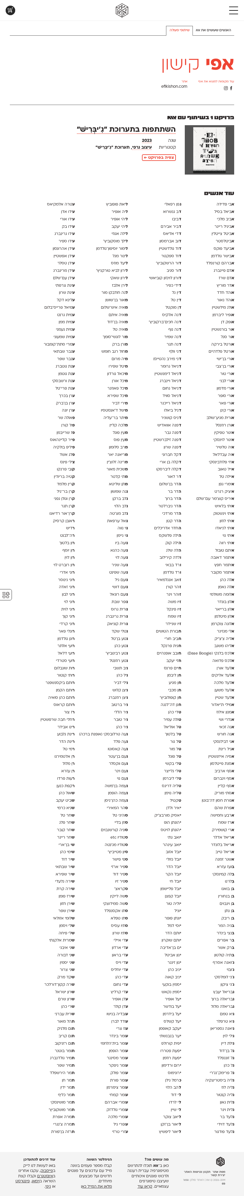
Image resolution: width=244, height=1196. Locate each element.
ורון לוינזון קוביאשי (165, 278)
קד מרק (66, 977)
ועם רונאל (119, 595)
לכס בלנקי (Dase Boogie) (210, 653)
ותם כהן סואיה (61, 698)
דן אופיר (120, 999)
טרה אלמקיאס (61, 204)
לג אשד (67, 455)
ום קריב (67, 1036)
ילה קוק (173, 543)
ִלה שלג (173, 551)
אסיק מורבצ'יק (167, 815)
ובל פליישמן (170, 889)
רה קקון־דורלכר (59, 985)
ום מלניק (66, 1029)
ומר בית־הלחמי (114, 1044)
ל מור (175, 749)
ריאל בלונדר (222, 845)
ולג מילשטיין (223, 308)
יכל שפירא (117, 396)
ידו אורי (67, 219)
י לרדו (175, 1102)
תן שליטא (118, 484)
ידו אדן (68, 212)
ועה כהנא (119, 551)
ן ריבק (227, 918)
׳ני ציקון (227, 985)
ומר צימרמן (117, 1088)
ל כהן (229, 1066)
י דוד (176, 1095)
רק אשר (226, 948)
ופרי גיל (120, 1124)
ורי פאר (226, 403)
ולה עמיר (172, 720)
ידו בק (68, 227)
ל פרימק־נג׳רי (222, 1073)
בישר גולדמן (222, 256)
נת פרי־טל (65, 388)
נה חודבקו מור (114, 293)
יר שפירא (65, 874)
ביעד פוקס (224, 249)
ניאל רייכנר (170, 403)
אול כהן (67, 793)
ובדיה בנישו (117, 1014)
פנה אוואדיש (169, 425)
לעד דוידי (225, 1124)
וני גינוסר (66, 580)
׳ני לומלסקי (224, 977)
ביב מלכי (225, 219)
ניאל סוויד (171, 396)
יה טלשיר (225, 447)
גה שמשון (119, 492)
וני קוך (68, 617)
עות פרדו (66, 779)
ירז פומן (67, 896)
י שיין (176, 1110)
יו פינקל (174, 609)
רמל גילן (173, 1080)
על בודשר (172, 1007)
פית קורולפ (171, 1044)
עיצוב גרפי (142, 148)
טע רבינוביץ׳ (117, 653)
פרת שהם (224, 808)
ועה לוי (121, 558)
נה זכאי (226, 727)
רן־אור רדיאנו (62, 514)
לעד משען (224, 690)
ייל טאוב (226, 469)
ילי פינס (67, 462)
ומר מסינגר (117, 1058)
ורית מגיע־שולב (220, 418)
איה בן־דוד (117, 322)
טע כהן (121, 646)
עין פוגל (120, 433)
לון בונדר (225, 602)
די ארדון (120, 948)
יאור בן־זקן (171, 1124)
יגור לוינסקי (223, 440)
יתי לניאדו (224, 528)
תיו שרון (120, 933)
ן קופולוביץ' (170, 698)
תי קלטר (119, 477)
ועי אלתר (66, 646)
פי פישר (120, 859)
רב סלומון (118, 447)
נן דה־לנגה (171, 705)
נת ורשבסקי (63, 381)
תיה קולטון (224, 955)
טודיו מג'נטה (116, 845)
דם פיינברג (224, 271)
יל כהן (122, 675)
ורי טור (227, 374)
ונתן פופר (173, 918)
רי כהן (68, 1007)
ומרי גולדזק (117, 1110)
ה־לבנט (67, 536)
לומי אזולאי (64, 918)
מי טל (69, 749)
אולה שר (66, 418)
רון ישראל (65, 992)
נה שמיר (172, 337)
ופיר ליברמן (223, 315)
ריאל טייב (224, 852)
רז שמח (226, 823)
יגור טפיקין (224, 433)
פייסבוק (46, 1171)
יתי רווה (226, 543)
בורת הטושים (168, 631)
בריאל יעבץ (223, 992)
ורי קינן (227, 410)
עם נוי (122, 779)
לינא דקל (66, 300)
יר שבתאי (65, 867)
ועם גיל (121, 580)
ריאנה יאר (118, 455)
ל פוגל (174, 757)
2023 (147, 141)
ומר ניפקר (118, 1066)
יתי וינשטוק (223, 514)
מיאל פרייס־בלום (59, 308)
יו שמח (174, 617)
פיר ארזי (119, 867)
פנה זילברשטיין (167, 440)
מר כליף (66, 1095)
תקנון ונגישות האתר (197, 1172)
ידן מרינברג (64, 271)
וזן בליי (121, 823)
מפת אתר (218, 1172)
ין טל (176, 300)
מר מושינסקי (63, 1102)
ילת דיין (227, 1044)
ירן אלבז (120, 286)
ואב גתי (174, 837)
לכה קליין (119, 425)
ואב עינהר (172, 845)
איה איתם (118, 315)
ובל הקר (173, 874)
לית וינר (227, 1110)
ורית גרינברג (117, 617)
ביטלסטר (225, 241)
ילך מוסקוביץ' (115, 241)
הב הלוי (173, 1088)
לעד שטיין (224, 698)
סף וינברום (224, 779)
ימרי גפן (226, 484)
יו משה (174, 602)
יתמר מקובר (222, 573)
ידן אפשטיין (64, 256)
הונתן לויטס (171, 830)
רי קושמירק (223, 830)
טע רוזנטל (119, 661)
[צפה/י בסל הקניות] (10, 10)
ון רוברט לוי (64, 565)
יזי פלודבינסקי (221, 462)
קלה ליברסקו (168, 469)
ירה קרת (66, 889)
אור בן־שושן (116, 300)
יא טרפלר (225, 1022)
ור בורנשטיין (223, 330)
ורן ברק (120, 344)
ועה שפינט (118, 573)
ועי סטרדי (65, 661)
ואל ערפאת (117, 521)
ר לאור (174, 477)
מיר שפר (66, 1066)
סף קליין (226, 786)
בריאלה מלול (222, 1007)
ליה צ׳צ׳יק (224, 639)
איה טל (120, 330)
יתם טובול (224, 551)
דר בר (174, 492)
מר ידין (67, 1088)
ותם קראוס (64, 705)
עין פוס (121, 440)
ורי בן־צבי (225, 366)
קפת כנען (66, 786)
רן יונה (68, 410)
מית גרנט (66, 315)
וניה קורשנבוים (114, 830)
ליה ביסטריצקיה (219, 1080)
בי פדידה (225, 204)
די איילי (121, 940)
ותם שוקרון (171, 940)
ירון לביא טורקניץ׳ (112, 271)
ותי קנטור (66, 675)
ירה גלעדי (65, 881)
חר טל (67, 815)
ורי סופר (226, 396)
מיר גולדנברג (62, 1058)
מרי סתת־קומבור (59, 344)
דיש (70, 528)
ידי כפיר (173, 286)
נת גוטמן (66, 374)
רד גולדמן (172, 573)
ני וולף (175, 352)
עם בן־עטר (118, 757)
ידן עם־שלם (64, 278)
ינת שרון (67, 293)
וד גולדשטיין (170, 249)
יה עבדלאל (223, 455)
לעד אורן (225, 668)
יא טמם (227, 1014)
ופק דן (227, 322)
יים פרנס (172, 668)
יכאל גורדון (117, 374)
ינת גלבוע (66, 734)
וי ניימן (122, 536)
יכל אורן (120, 381)
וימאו (36, 1181)
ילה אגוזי (120, 234)
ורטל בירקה (222, 344)
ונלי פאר (66, 631)
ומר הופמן (118, 1051)
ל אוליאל (172, 727)
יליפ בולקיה (64, 447)
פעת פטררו (170, 1051)
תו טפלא (119, 918)
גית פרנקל (171, 646)
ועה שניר (120, 565)
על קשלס (172, 1022)
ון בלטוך (67, 543)
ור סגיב (174, 271)
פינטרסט (22, 1181)
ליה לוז (227, 1088)
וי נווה (123, 528)
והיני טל (120, 815)
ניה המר (226, 926)
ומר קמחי (119, 1095)
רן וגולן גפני (64, 499)
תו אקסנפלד (116, 911)
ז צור (69, 712)
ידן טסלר (66, 263)
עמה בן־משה (116, 786)
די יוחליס (119, 970)
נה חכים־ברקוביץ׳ (165, 322)
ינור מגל (120, 256)
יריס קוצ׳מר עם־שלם (215, 499)
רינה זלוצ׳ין (117, 462)
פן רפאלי (173, 204)
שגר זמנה (224, 859)
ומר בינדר (118, 1036)
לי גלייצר (172, 771)
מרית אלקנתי (62, 940)
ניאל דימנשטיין (167, 374)
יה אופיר (120, 212)
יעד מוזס (119, 263)
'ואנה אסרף (223, 963)
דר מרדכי (171, 514)
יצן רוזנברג (118, 698)
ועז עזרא (225, 867)
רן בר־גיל (66, 492)
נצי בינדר (225, 933)
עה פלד (120, 742)
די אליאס (172, 234)
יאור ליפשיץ (170, 1132)
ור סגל (227, 337)
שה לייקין (119, 896)
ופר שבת (120, 602)
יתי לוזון (227, 521)
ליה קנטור (225, 1095)
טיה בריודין (64, 477)
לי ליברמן (172, 779)
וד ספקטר (171, 256)
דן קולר (120, 1007)
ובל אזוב (173, 852)
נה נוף (174, 330)
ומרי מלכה (118, 1117)
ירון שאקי (119, 278)
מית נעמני (65, 330)
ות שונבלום (64, 668)
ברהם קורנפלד (220, 263)
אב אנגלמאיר (169, 580)
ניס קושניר (171, 418)
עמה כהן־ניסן (116, 801)
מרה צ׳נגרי (64, 1124)
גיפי (48, 1187)
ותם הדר (173, 933)
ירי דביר (120, 403)
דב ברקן (120, 499)
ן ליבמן (174, 675)
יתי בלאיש (224, 506)
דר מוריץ (225, 286)
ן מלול (68, 764)
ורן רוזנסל (224, 425)
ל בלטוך (173, 734)
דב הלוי (121, 506)
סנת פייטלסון (222, 764)
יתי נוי (228, 536)
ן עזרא (68, 771)
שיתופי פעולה (180, 30)
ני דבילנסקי (223, 742)
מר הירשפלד (62, 1073)
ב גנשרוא (172, 212)
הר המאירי (117, 808)
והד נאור (225, 300)
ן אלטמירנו (64, 757)
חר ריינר (66, 837)
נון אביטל (173, 955)
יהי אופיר (119, 219)
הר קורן (173, 587)
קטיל (175, 801)
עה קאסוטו (118, 749)
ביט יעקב (65, 801)
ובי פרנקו (66, 469)
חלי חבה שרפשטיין (57, 720)
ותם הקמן (65, 690)
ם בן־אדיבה (170, 948)
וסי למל (174, 926)
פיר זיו (121, 881)
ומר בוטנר (65, 1051)
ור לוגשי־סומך (115, 337)
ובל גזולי (173, 859)
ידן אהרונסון (64, 249)
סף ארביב (224, 771)
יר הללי (121, 712)
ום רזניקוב (65, 1044)
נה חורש (225, 734)
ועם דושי (120, 587)
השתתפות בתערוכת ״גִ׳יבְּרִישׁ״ (126, 130)
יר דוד (68, 859)
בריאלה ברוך (222, 999)
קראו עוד (144, 1187)
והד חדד (225, 293)
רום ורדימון (171, 1066)
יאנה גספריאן (222, 1029)
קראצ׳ (121, 889)
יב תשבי (120, 668)
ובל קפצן (173, 896)
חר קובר (66, 830)
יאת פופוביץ (117, 204)
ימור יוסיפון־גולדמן (112, 249)
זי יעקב (173, 661)
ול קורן (68, 425)
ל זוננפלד (225, 1058)
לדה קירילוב (170, 558)
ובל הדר (173, 867)
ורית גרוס (119, 609)
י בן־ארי (67, 845)
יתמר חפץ (224, 565)
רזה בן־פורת (63, 1132)
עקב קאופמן (170, 1029)
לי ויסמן (67, 926)
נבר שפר (66, 359)
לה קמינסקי (223, 874)
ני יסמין (67, 963)
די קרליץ (119, 992)
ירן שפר (66, 911)
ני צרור (67, 970)
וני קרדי (67, 624)
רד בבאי (173, 565)
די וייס (122, 963)
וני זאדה (67, 587)
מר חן (68, 1080)
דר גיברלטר (169, 506)
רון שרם (66, 999)
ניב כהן (174, 970)
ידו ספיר (67, 241)
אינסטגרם (45, 1176)
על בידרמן (172, 1014)
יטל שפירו (118, 366)
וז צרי (122, 1029)
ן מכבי (174, 690)
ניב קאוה (173, 977)
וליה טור (173, 904)
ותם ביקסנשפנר (60, 683)
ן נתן (229, 911)
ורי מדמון (225, 388)
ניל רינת (226, 749)
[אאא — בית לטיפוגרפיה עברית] (220, 1161)
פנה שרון (172, 447)
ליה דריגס (171, 786)
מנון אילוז (225, 712)
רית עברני (65, 1014)
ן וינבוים (227, 904)
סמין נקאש (171, 992)
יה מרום (120, 359)
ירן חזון (67, 904)
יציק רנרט (224, 492)
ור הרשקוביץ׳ (168, 263)
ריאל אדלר (223, 837)
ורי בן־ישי (225, 359)
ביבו (176, 219)
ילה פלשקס (170, 536)
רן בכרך (67, 396)
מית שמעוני (64, 337)
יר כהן (122, 727)
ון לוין (70, 558)
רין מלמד (66, 484)
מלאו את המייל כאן (96, 1187)
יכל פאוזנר (117, 388)
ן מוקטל (173, 308)
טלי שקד (120, 631)
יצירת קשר (218, 1175)
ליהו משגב (224, 646)
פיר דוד (120, 874)
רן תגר (68, 506)
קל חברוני (171, 455)
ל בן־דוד (226, 1051)
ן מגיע (175, 683)
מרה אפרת (64, 1117)
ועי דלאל (66, 653)
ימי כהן (67, 852)
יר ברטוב (119, 705)
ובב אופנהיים (169, 653)
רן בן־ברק (65, 403)
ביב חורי (173, 639)
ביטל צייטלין (223, 234)
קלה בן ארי (170, 462)
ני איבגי (67, 948)
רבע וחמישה (222, 815)
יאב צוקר (172, 1117)
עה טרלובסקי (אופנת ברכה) (103, 734)
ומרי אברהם (116, 1102)
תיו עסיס (119, 926)
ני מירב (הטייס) (167, 359)
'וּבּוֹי (230, 970)
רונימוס (174, 1073)
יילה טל (226, 477)
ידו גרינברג (64, 234)
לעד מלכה (224, 683)
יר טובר (121, 720)
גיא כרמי (66, 808)
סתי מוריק (224, 793)
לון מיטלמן (224, 617)
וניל (177, 911)
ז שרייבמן (66, 433)
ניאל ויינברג (170, 381)
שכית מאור (117, 469)
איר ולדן (173, 808)
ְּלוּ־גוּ (229, 881)
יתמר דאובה (222, 558)
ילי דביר (121, 683)
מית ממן (67, 322)
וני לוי (69, 602)
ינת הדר (67, 742)
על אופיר (173, 999)
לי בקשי (173, 764)
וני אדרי (67, 573)
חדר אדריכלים (167, 528)
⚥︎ (6, 595)
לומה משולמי (222, 595)
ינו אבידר (66, 727)
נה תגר (174, 344)
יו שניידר (173, 624)
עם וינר (121, 771)
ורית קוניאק (117, 624)
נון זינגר (174, 963)
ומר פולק (119, 1073)
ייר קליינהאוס (62, 440)
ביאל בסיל (224, 212)
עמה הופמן (118, 793)
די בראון (120, 955)
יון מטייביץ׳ (118, 852)
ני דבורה (66, 955)
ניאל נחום (171, 388)
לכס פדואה (223, 661)
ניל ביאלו (172, 410)
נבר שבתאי (64, 352)
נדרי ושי (226, 720)
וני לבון (68, 595)
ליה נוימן (173, 793)
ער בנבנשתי (170, 1036)
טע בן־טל (119, 639)
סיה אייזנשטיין (221, 757)
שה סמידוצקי (115, 904)
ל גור (175, 742)
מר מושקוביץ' (62, 1110)
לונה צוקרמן (222, 624)
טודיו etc (119, 837)
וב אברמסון (170, 241)
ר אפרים (225, 940)
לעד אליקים (223, 675)
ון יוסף (68, 551)
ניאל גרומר (170, 366)
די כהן (174, 712)
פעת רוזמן (172, 1058)
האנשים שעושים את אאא (213, 30)
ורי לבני (227, 381)
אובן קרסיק (64, 521)
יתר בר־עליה (116, 418)
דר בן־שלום (170, 484)
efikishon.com (174, 87)
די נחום (120, 985)
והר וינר (173, 595)
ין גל (176, 293)
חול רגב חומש (114, 352)
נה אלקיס (171, 315)
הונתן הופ (172, 823)
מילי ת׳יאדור (222, 705)
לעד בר (227, 1117)
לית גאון (227, 1102)
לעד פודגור (224, 1132)
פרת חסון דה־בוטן (218, 801)
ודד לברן (119, 1022)
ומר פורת (119, 1080)
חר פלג (67, 823)
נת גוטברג (65, 366)
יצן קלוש (120, 690)
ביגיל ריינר (224, 227)
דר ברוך (173, 499)
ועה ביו (121, 543)
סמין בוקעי (171, 985)
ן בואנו (227, 889)
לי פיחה (67, 933)
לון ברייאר (224, 609)
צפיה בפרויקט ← (159, 158)
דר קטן (173, 521)
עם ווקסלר (118, 764)
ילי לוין (228, 1036)
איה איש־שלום (114, 308)
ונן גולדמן (66, 639)
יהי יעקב (120, 227)
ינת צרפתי (65, 286)
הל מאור (66, 1022)
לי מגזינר (225, 631)
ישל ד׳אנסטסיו (114, 410)
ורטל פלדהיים (221, 352)
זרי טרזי (120, 1132)
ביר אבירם (171, 227)
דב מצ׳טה (119, 514)
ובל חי (175, 881)
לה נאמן (226, 587)
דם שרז (226, 278)
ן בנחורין (226, 896)
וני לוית (68, 609)
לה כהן (227, 580)
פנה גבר (173, 433)
